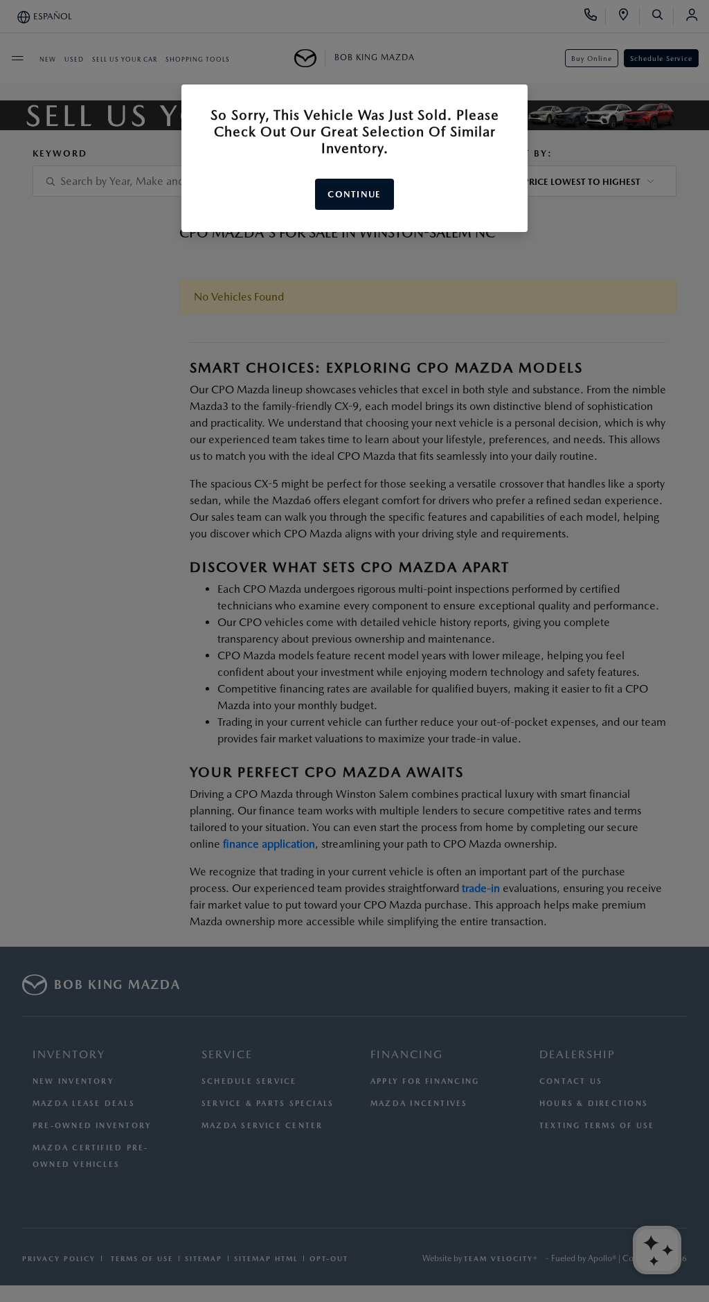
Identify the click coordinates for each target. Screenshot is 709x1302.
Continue (354, 194)
